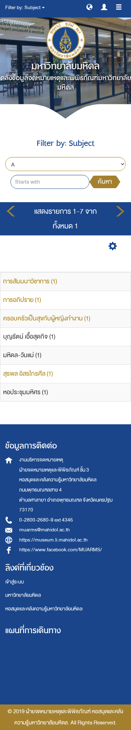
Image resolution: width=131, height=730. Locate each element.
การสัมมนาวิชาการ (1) (30, 281)
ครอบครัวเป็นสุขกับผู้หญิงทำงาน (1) (46, 318)
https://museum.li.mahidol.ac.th (53, 540)
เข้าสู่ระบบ (14, 581)
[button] (89, 6)
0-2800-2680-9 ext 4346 (46, 520)
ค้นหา (105, 181)
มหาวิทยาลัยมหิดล (23, 595)
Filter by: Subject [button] (23, 7)
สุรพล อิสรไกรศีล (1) (28, 373)
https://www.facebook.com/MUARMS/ (60, 549)
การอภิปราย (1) (22, 300)
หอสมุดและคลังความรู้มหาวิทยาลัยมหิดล (43, 608)
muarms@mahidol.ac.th (44, 529)
